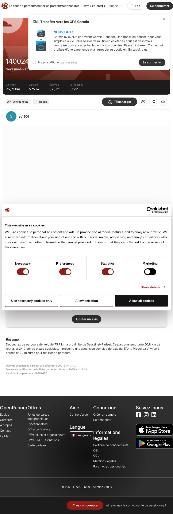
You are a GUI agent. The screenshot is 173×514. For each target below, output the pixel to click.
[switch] (65, 271)
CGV (96, 450)
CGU (96, 455)
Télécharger (122, 101)
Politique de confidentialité (110, 445)
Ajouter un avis (87, 319)
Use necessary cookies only (31, 301)
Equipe (4, 414)
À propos (6, 425)
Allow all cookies (141, 301)
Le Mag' (5, 436)
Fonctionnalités (69, 6)
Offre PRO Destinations (43, 440)
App (137, 6)
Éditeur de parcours (22, 6)
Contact (5, 430)
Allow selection (86, 301)
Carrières (6, 420)
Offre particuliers (38, 429)
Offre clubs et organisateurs (46, 434)
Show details (150, 287)
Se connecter (159, 6)
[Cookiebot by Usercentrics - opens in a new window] (149, 210)
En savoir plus (137, 49)
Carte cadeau (36, 445)
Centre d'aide (79, 414)
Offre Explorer (92, 6)
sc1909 (24, 116)
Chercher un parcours (47, 6)
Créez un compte (85, 505)
